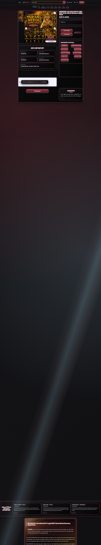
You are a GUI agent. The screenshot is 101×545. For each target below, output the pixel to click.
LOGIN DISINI (66, 34)
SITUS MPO (30, 529)
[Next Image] (55, 28)
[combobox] (47, 2)
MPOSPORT (37, 91)
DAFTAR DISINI (66, 30)
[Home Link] (26, 2)
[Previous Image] (26, 28)
